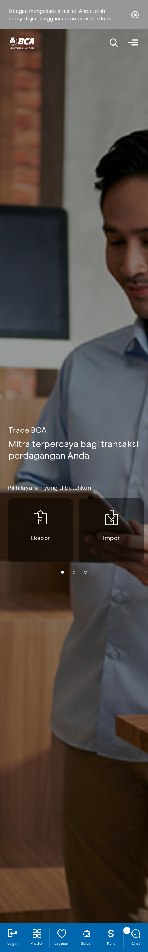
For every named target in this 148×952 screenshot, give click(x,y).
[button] (62, 572)
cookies (79, 18)
